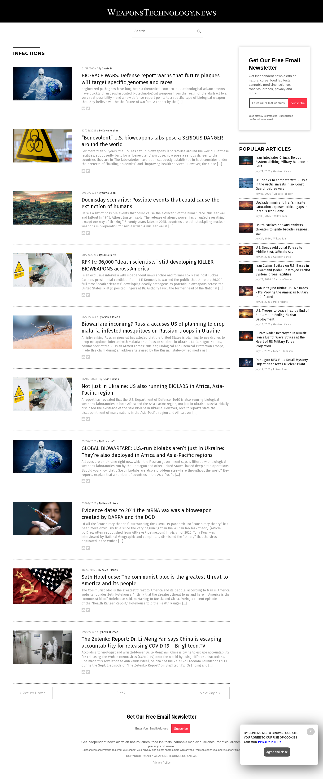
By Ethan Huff (106, 441)
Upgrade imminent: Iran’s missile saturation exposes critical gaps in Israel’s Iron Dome (281, 207)
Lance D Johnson (283, 193)
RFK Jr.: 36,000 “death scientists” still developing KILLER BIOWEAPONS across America (148, 265)
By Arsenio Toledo (109, 317)
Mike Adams (280, 301)
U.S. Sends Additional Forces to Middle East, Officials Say (279, 250)
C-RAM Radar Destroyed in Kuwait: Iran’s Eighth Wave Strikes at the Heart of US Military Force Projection (281, 339)
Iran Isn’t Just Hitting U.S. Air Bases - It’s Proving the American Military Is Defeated (282, 292)
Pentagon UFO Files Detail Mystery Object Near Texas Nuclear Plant (282, 362)
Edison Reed (280, 369)
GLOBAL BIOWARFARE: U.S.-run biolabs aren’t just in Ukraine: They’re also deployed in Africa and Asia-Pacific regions (153, 451)
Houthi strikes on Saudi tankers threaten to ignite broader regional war (282, 229)
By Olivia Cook (107, 192)
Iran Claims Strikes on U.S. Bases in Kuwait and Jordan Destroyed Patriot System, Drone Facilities (283, 270)
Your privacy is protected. (263, 115)
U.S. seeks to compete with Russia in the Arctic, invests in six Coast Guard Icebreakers (281, 184)
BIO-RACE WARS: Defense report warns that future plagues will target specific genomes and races (151, 79)
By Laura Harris (107, 255)
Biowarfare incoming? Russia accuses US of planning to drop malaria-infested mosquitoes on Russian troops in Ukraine (153, 327)
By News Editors (108, 503)
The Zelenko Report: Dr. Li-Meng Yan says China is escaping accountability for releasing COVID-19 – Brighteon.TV (151, 642)
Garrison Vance (282, 171)
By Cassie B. (105, 68)
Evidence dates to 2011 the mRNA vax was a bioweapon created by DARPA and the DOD (147, 513)
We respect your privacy (137, 749)
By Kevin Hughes (108, 130)
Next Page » (210, 693)
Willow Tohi (280, 216)
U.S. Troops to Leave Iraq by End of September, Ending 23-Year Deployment (282, 315)
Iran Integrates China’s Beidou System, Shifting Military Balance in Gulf (282, 162)
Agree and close (277, 752)
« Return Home (33, 693)
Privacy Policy (161, 762)
